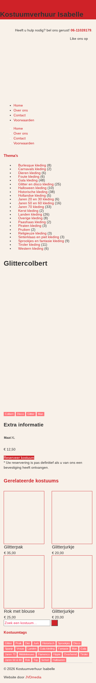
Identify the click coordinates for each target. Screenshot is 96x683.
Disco (20, 413)
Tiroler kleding (29, 244)
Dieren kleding (29, 173)
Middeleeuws (26, 654)
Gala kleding (28, 180)
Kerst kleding (28, 211)
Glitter (30, 413)
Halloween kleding (32, 188)
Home (18, 105)
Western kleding (30, 248)
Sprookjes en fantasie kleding (41, 241)
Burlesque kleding (32, 165)
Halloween (59, 659)
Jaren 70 (10, 654)
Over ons (21, 110)
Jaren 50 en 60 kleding (36, 203)
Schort (45, 659)
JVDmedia (33, 677)
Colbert (9, 413)
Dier (27, 643)
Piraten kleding (29, 226)
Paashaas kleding (32, 222)
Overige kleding (30, 218)
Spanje (9, 648)
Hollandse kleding (32, 195)
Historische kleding (33, 192)
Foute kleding (28, 176)
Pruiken (24, 230)
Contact (20, 115)
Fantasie (63, 648)
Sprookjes (64, 643)
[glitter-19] (48, 342)
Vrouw (20, 648)
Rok (27, 659)
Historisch (48, 643)
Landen (32, 648)
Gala (83, 648)
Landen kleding (30, 214)
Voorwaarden (24, 120)
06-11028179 (81, 30)
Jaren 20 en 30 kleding (36, 199)
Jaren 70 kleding (31, 207)
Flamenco (44, 654)
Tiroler (84, 654)
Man (40, 413)
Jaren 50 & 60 (13, 659)
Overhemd (70, 654)
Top (35, 659)
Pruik (19, 643)
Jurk (36, 643)
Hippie (57, 654)
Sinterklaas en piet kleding (38, 237)
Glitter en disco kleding (36, 184)
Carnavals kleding (32, 169)
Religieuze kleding (32, 233)
